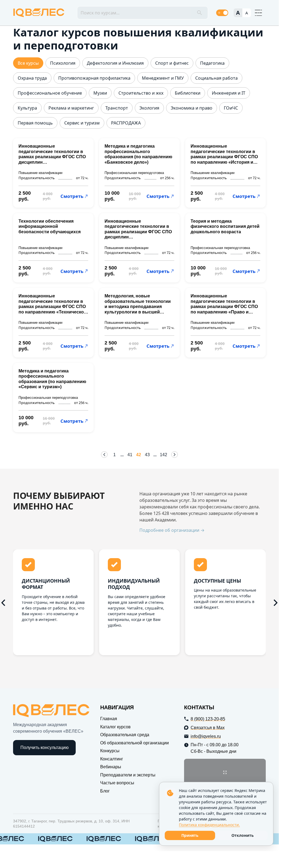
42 (138, 454)
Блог (105, 791)
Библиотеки (187, 93)
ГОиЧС (231, 108)
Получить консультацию (44, 747)
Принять (189, 835)
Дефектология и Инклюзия (115, 63)
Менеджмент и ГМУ (163, 78)
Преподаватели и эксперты (127, 775)
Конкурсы (110, 750)
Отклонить (242, 835)
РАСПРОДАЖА (126, 123)
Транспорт (116, 108)
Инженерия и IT (228, 93)
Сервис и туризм (82, 123)
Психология (62, 63)
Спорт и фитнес (172, 63)
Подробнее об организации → (171, 530)
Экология (149, 108)
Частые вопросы (117, 783)
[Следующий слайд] (275, 602)
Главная (108, 718)
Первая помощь (35, 123)
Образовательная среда (124, 734)
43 (147, 454)
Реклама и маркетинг (71, 108)
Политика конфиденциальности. (209, 824)
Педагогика (212, 63)
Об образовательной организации (134, 743)
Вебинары (110, 766)
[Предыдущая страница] (104, 454)
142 (163, 454)
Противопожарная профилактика (94, 78)
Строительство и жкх (140, 93)
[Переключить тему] (222, 13)
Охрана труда (32, 78)
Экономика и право (191, 108)
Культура (27, 108)
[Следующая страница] (174, 454)
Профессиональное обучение (50, 93)
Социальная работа (216, 78)
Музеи (100, 93)
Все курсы (28, 63)
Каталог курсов (115, 727)
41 (129, 454)
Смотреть (71, 196)
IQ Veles (39, 12)
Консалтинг (111, 759)
